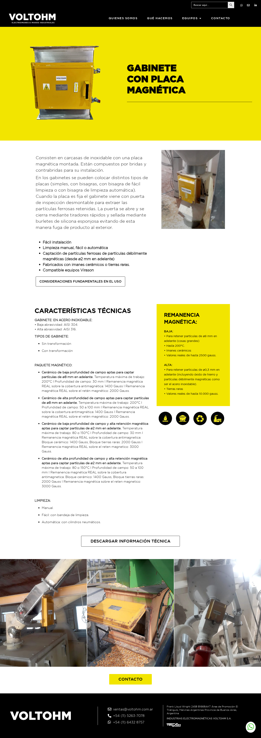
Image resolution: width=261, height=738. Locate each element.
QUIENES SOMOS (123, 18)
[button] (130, 541)
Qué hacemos (160, 18)
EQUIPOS (190, 18)
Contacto (220, 18)
